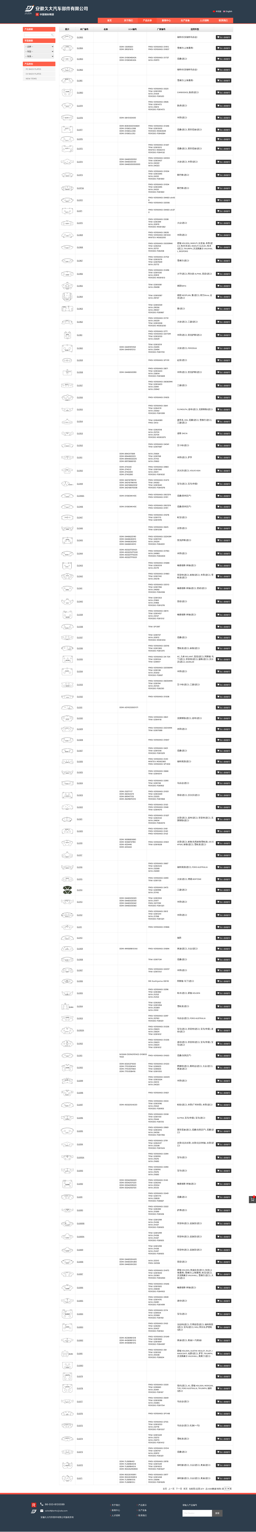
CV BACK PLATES (33, 74)
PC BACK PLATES (33, 69)
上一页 (171, 1489)
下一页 (179, 1489)
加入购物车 (223, 37)
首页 (165, 1489)
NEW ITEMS (31, 78)
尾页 (185, 1489)
